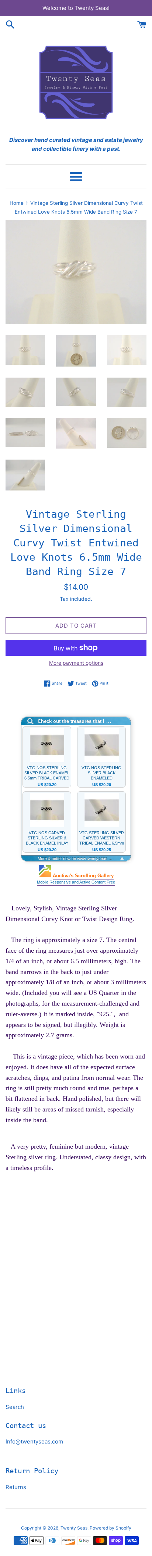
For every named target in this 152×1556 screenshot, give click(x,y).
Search (15, 1406)
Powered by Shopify (110, 1528)
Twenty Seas (74, 1528)
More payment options (76, 663)
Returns (16, 1487)
